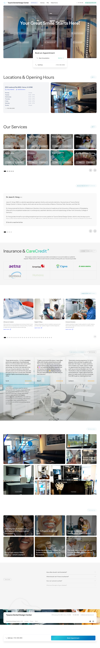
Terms (36, 643)
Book (9, 146)
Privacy (31, 643)
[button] (34, 3)
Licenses (26, 643)
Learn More (19, 146)
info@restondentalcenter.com (87, 636)
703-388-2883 (76, 636)
